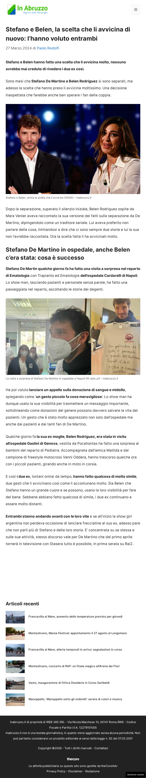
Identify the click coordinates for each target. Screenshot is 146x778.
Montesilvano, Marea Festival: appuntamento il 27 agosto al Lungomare (78, 633)
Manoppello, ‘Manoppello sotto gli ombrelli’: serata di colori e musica (75, 699)
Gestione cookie (135, 774)
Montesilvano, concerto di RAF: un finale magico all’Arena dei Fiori (74, 666)
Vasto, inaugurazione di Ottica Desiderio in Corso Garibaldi (69, 683)
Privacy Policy (56, 771)
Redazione (92, 771)
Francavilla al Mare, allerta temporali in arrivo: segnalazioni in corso (75, 649)
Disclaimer (75, 771)
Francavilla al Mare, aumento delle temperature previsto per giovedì (75, 616)
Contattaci (101, 748)
